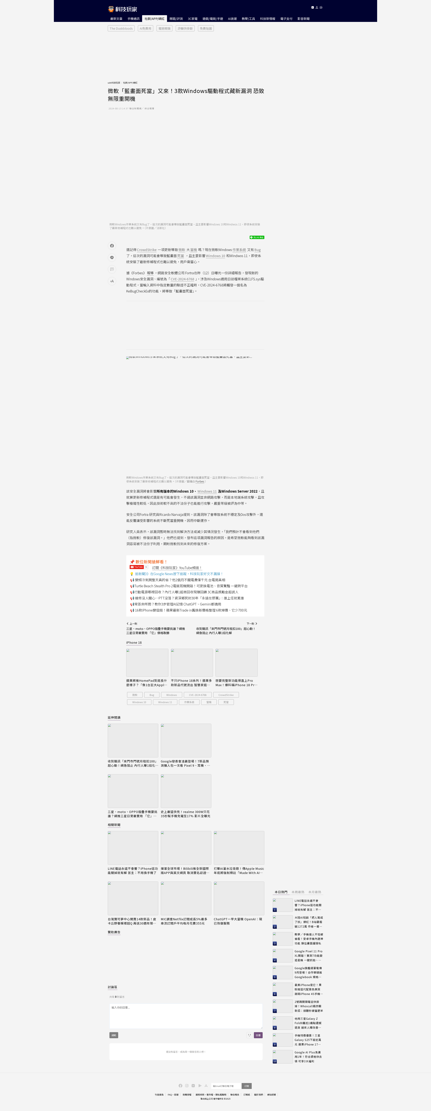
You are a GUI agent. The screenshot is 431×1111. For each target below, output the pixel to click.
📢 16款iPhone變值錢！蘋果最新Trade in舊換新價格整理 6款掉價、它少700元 (188, 610)
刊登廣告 (159, 1094)
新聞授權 (187, 1094)
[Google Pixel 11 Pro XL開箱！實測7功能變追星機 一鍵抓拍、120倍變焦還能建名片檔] (283, 955)
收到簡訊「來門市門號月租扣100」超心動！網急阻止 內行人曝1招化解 (133, 763)
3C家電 (192, 18)
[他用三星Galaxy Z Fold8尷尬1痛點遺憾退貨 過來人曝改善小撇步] (283, 1023)
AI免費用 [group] (145, 28)
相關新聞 (114, 824)
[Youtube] (312, 8)
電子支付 (286, 18)
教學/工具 (248, 18)
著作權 (210, 1094)
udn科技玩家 (114, 82)
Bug (152, 695)
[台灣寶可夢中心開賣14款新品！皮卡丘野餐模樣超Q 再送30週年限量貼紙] (133, 898)
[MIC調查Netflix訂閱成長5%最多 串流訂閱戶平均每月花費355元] (186, 898)
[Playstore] (199, 1085)
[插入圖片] (249, 1035)
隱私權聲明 (220, 1094)
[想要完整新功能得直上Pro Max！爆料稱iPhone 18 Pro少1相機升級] (237, 663)
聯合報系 (234, 1094)
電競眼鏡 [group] (164, 28)
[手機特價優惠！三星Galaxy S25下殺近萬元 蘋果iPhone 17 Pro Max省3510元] (283, 1040)
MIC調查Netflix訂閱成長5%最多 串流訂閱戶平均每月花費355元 (184, 921)
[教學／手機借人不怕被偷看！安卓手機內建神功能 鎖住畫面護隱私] (283, 939)
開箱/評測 (176, 18)
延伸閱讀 (114, 717)
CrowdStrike (226, 695)
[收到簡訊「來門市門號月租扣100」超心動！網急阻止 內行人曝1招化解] (133, 740)
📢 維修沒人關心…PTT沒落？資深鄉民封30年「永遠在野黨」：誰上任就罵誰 (187, 598)
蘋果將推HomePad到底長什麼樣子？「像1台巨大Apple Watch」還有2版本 (146, 682)
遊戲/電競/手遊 (213, 18)
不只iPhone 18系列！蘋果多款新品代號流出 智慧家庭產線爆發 (191, 682)
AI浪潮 (232, 18)
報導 (150, 272)
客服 (176, 1094)
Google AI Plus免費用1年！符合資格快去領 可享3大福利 (308, 1056)
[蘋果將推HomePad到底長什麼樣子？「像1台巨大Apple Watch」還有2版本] (147, 663)
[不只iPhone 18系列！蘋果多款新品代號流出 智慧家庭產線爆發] (192, 663)
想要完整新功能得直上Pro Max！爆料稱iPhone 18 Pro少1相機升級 (236, 682)
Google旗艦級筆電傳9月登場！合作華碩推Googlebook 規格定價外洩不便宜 (308, 972)
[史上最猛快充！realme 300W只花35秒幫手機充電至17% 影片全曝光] (186, 791)
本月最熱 (314, 892)
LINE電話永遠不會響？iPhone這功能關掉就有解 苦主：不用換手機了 (133, 870)
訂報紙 (246, 1094)
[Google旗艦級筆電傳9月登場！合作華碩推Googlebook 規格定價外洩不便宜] (283, 972)
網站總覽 (271, 1094)
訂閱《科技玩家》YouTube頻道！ (177, 567)
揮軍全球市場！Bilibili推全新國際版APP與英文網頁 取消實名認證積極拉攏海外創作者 (185, 870)
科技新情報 (267, 18)
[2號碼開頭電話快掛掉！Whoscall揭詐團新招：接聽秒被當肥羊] (283, 1006)
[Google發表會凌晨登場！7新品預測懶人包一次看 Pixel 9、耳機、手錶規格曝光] (186, 740)
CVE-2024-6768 (197, 695)
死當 (226, 702)
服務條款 (200, 1094)
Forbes (199, 481)
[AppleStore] (205, 1085)
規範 (113, 1035)
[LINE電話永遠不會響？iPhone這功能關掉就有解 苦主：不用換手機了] (133, 848)
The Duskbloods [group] (121, 28)
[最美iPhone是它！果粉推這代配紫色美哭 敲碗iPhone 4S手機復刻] (283, 989)
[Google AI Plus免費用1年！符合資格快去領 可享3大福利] (283, 1056)
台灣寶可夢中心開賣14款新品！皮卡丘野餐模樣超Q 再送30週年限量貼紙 (132, 921)
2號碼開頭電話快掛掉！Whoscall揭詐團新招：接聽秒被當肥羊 (309, 1006)
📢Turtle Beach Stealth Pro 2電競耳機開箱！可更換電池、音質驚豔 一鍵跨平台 (189, 585)
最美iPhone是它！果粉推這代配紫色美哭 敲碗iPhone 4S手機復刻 (309, 989)
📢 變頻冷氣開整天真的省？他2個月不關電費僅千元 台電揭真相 (177, 579)
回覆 (258, 1035)
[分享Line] (112, 257)
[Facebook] (180, 1085)
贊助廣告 (114, 932)
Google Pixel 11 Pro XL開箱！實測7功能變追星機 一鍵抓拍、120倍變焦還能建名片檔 (309, 955)
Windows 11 (165, 702)
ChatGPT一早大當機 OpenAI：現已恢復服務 (238, 921)
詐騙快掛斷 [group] (185, 28)
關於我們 (258, 1094)
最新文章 (116, 18)
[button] (317, 8)
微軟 (134, 695)
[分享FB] (112, 246)
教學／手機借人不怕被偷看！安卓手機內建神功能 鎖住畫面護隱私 (309, 938)
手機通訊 (133, 18)
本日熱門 (281, 892)
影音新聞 (303, 18)
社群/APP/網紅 (154, 18)
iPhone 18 (134, 642)
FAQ (170, 1094)
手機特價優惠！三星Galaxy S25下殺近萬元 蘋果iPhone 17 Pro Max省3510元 (308, 1040)
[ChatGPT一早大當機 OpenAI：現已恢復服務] (239, 898)
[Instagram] (186, 1085)
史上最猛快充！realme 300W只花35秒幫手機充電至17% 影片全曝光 (185, 814)
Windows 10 (139, 702)
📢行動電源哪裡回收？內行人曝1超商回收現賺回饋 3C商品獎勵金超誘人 (184, 591)
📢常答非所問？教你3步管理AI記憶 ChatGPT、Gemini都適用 (175, 604)
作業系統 (189, 702)
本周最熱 (298, 892)
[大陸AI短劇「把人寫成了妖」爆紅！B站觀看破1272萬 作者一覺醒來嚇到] (283, 922)
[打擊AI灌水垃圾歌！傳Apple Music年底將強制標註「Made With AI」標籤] (239, 848)
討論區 (112, 987)
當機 (208, 702)
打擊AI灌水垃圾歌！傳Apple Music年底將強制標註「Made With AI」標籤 (239, 870)
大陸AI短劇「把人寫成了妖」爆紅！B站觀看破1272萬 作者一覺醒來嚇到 (309, 922)
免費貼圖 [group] (206, 28)
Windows (171, 695)
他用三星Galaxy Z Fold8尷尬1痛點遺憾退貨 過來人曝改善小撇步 (308, 1023)
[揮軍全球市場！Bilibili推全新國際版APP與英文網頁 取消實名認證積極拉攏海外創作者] (186, 848)
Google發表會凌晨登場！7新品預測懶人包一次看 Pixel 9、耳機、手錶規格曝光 (185, 763)
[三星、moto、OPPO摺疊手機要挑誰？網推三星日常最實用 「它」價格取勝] (133, 791)
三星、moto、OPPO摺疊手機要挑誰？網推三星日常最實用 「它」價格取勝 (132, 814)
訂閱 (246, 1086)
